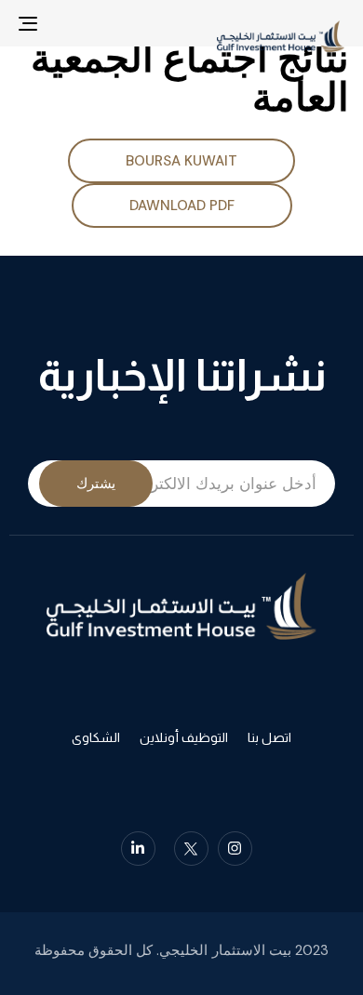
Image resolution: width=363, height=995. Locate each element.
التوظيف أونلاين (184, 737)
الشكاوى (96, 737)
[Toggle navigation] (73, 23)
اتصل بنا (269, 737)
